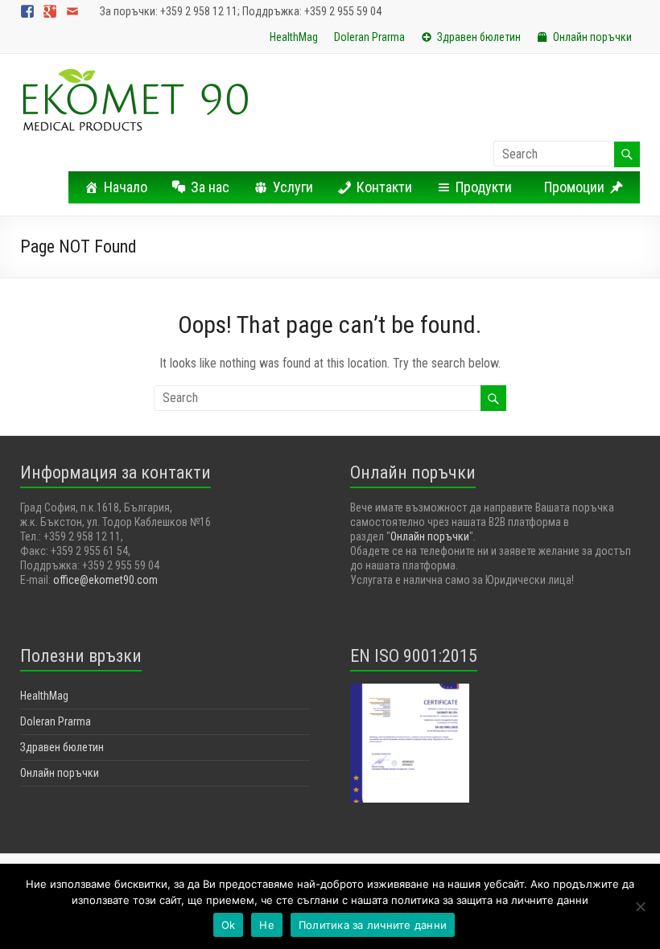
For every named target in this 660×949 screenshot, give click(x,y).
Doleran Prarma (369, 37)
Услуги (293, 187)
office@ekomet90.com (105, 579)
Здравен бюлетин (479, 37)
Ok (228, 924)
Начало (125, 187)
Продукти (484, 187)
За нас (210, 187)
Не (266, 924)
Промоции (574, 187)
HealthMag (294, 37)
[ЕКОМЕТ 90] (135, 73)
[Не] (640, 906)
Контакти (384, 187)
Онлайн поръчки (592, 37)
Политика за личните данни (373, 924)
